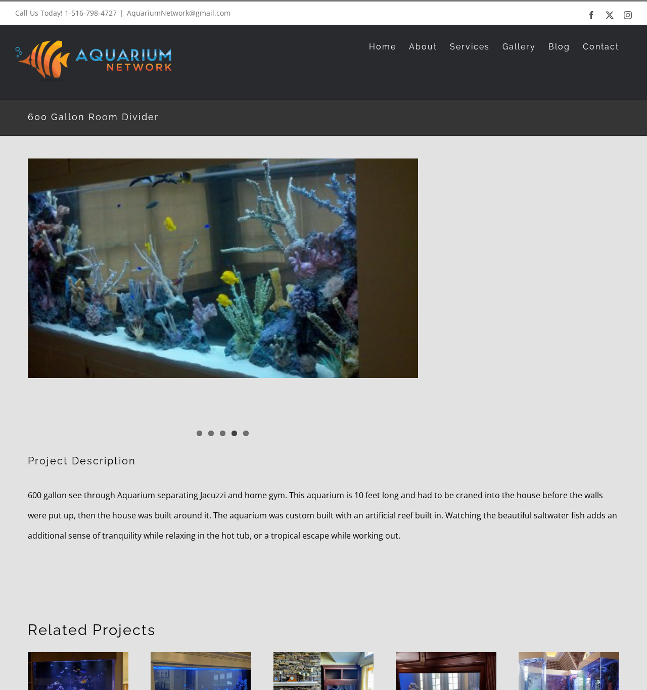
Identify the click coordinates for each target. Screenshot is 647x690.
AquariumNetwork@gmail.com (178, 13)
